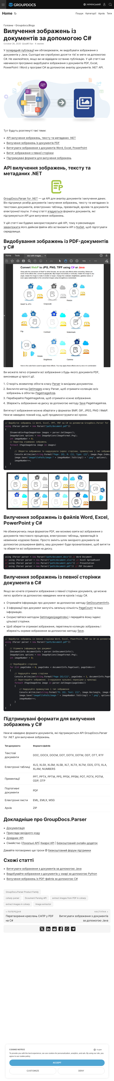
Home (7, 13)
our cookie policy (23, 1056)
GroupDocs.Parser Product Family (22, 892)
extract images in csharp (18, 904)
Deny (81, 1071)
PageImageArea (45, 393)
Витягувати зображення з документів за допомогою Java (44, 868)
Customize (33, 1071)
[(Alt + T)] (15, 13)
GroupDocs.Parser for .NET (21, 198)
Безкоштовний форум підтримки (69, 850)
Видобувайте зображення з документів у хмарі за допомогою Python (52, 873)
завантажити (12, 227)
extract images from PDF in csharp (69, 898)
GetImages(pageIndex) (54, 617)
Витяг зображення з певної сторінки (30, 152)
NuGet (80, 227)
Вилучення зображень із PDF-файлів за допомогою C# (42, 878)
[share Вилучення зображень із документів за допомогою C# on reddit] (54, 929)
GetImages (35, 388)
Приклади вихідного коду (23, 832)
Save (82, 403)
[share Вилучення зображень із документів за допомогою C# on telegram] (73, 929)
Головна (8, 25)
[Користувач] (104, 4)
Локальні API (30, 843)
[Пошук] (110, 4)
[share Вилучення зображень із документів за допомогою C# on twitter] (42, 929)
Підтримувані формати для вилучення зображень (39, 158)
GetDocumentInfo (97, 602)
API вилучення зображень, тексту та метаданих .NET (41, 137)
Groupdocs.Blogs (25, 25)
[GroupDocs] (26, 4)
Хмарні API (47, 843)
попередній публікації (20, 50)
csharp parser (12, 898)
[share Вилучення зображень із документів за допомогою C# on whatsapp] (67, 929)
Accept (57, 1063)
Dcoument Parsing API (36, 898)
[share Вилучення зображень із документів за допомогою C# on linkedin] (48, 929)
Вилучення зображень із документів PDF (33, 142)
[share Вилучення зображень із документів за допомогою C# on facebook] (60, 929)
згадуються (55, 211)
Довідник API (15, 838)
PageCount (86, 607)
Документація (16, 828)
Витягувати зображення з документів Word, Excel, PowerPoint (47, 147)
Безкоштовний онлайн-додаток (77, 843)
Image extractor (43, 904)
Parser (56, 383)
